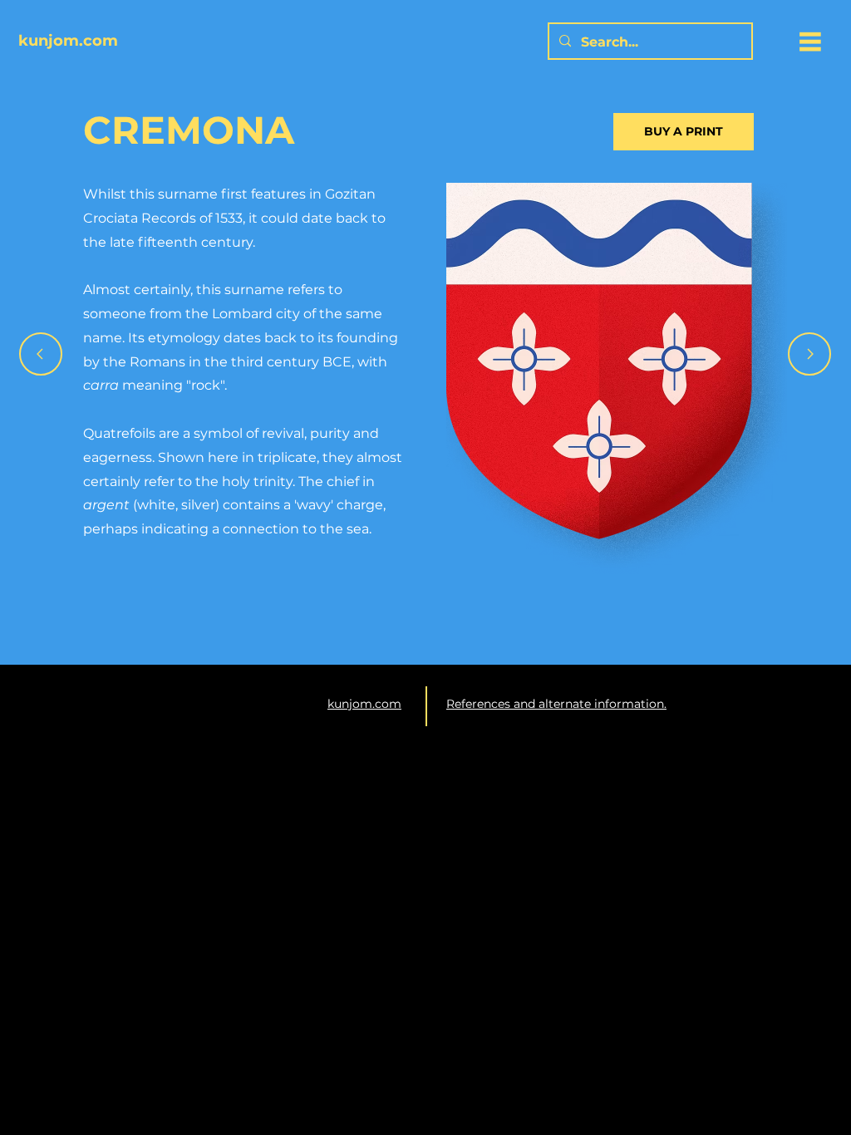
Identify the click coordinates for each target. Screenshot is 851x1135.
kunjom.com (364, 703)
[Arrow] (40, 354)
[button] (810, 41)
